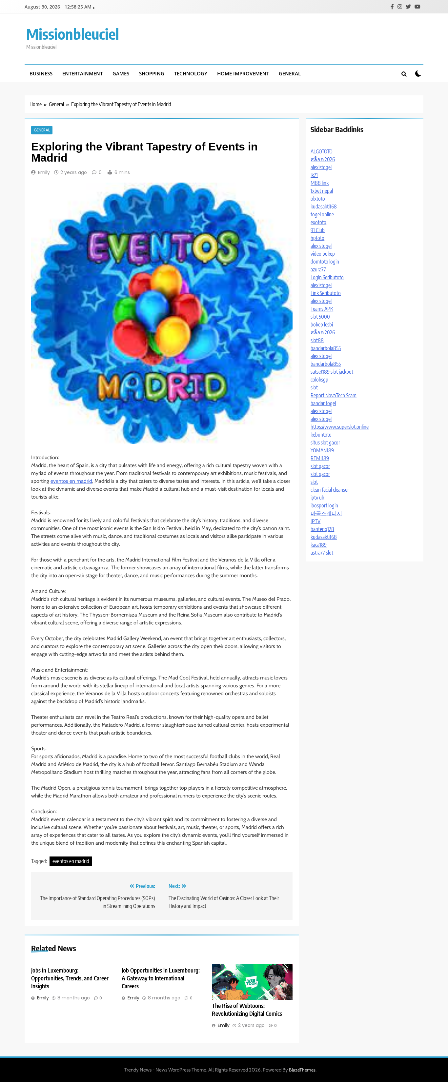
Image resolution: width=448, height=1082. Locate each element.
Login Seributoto (327, 277)
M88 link (320, 183)
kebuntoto (321, 434)
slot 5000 (320, 316)
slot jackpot (342, 371)
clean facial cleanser (330, 489)
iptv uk (317, 497)
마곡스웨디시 (326, 513)
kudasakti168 (324, 206)
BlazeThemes (302, 1070)
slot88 (317, 340)
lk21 (314, 175)
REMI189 (320, 458)
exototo (318, 222)
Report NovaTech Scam (333, 395)
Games (120, 73)
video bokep (323, 253)
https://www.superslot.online (340, 426)
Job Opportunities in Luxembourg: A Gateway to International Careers (161, 978)
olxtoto (318, 198)
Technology (190, 73)
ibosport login (324, 505)
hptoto (317, 238)
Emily (44, 172)
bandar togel (323, 403)
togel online (322, 214)
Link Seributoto (326, 293)
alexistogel (321, 167)
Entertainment (82, 73)
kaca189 (319, 544)
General (290, 73)
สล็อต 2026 (323, 159)
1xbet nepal (322, 190)
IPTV (315, 521)
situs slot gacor (325, 442)
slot (314, 387)
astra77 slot (322, 552)
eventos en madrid (71, 481)
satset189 (320, 371)
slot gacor (320, 466)
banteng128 (322, 529)
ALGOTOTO (322, 151)
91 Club (318, 230)
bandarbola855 (326, 348)
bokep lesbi (322, 324)
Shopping (151, 73)
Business (41, 73)
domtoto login (325, 261)
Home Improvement (243, 73)
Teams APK (322, 308)
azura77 (318, 269)
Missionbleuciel (72, 34)
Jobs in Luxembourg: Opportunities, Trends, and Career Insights (70, 978)
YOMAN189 (322, 450)
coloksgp (319, 379)
